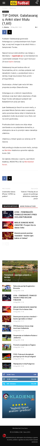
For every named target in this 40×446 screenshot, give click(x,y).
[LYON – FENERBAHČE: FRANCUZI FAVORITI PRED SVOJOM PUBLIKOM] (7, 214)
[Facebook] (4, 32)
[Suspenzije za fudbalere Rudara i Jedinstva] (6, 337)
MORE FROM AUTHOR (28, 206)
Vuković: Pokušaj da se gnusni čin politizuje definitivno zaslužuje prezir (29, 195)
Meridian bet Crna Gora (20, 428)
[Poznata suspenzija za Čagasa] (6, 347)
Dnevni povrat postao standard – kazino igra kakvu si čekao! (23, 235)
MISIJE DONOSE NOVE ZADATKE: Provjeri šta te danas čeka (25, 225)
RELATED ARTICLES (10, 206)
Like (35, 374)
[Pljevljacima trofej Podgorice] (6, 366)
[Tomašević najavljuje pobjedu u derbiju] (20, 271)
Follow (33, 379)
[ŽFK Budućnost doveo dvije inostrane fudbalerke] (6, 328)
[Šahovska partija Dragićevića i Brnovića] (6, 288)
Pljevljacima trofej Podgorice (23, 364)
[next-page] (7, 243)
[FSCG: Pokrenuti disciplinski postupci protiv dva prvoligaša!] (6, 356)
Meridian (8, 150)
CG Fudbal (7, 280)
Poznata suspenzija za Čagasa (24, 345)
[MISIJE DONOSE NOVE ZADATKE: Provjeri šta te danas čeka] (7, 225)
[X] (9, 32)
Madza (6, 27)
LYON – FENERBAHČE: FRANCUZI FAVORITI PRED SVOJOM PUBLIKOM (25, 214)
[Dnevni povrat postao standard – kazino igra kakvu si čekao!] (7, 235)
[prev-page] (3, 243)
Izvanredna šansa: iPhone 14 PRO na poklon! (8, 194)
